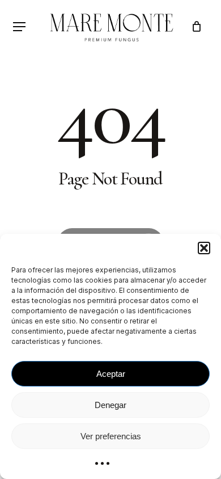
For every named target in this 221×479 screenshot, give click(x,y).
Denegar (110, 405)
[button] (204, 248)
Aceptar (110, 374)
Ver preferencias (110, 436)
